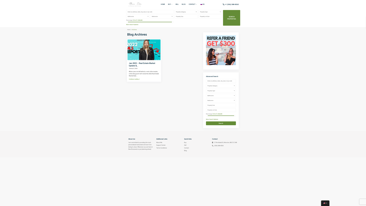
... (137, 76)
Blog (185, 150)
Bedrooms (155, 16)
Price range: (129, 20)
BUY (169, 4)
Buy (185, 142)
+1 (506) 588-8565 (232, 4)
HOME (163, 4)
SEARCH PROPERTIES (231, 18)
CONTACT (192, 4)
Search (221, 123)
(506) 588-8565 (219, 145)
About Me (159, 142)
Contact (186, 148)
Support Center (161, 145)
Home (128, 29)
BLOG (184, 4)
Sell (185, 145)
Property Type (204, 12)
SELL (177, 4)
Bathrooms (131, 16)
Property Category (181, 12)
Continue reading (134, 79)
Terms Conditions (161, 148)
